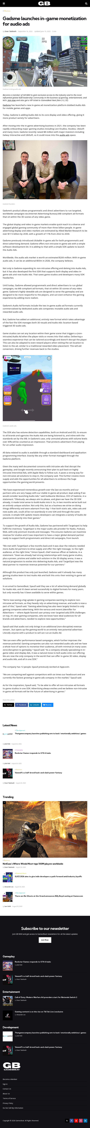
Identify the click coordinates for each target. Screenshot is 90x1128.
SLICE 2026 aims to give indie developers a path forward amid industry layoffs (48, 876)
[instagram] (81, 1121)
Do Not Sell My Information (13, 1108)
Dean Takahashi (10, 31)
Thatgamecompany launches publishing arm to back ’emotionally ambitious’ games (50, 733)
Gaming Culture (21, 873)
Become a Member (10, 1079)
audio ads (64, 135)
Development (20, 730)
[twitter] (67, 1121)
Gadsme (7, 105)
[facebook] (71, 1121)
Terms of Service (9, 1098)
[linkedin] (85, 1121)
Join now (12, 100)
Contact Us (7, 1089)
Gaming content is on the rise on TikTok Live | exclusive (39, 1012)
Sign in (5, 1084)
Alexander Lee (8, 887)
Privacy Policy (8, 1103)
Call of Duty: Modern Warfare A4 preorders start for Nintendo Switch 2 (46, 997)
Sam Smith (7, 906)
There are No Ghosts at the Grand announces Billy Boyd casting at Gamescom (49, 896)
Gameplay (19, 750)
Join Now (45, 940)
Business (7, 11)
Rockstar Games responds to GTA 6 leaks (33, 753)
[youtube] (76, 1121)
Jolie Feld (7, 744)
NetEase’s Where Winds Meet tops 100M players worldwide (33, 863)
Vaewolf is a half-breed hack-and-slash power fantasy (38, 773)
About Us (6, 1093)
